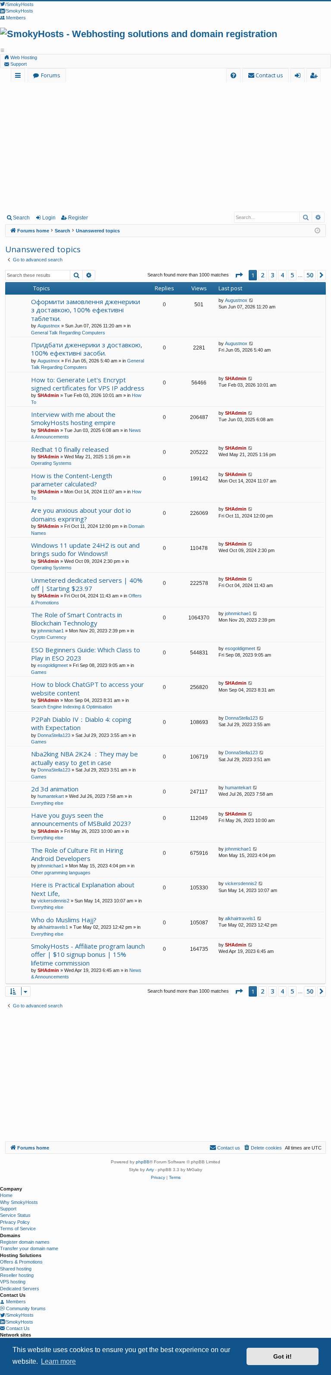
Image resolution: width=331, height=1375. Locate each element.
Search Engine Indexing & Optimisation (71, 706)
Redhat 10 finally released (70, 449)
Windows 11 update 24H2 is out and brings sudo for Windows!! (85, 549)
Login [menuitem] (299, 76)
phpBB (143, 1161)
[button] (238, 275)
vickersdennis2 (53, 900)
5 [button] (292, 275)
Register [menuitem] (315, 76)
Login (49, 218)
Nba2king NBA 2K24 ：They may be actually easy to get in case (84, 757)
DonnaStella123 (53, 735)
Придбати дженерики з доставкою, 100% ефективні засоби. (86, 348)
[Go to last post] (251, 300)
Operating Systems (51, 463)
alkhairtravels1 (52, 927)
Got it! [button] (282, 1356)
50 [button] (309, 275)
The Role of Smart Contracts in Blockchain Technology (76, 618)
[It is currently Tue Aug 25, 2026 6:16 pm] (317, 231)
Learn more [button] (58, 1361)
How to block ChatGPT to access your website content (87, 688)
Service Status (15, 1215)
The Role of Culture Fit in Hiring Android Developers (77, 854)
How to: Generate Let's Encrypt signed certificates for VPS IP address (87, 383)
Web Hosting (23, 57)
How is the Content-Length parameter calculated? (71, 479)
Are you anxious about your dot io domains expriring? (81, 514)
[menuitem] (233, 75)
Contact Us (17, 1328)
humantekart (50, 796)
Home (6, 1195)
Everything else (47, 803)
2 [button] (262, 275)
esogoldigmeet (52, 665)
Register (78, 218)
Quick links (20, 76)
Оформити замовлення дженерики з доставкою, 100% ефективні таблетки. (85, 310)
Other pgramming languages (61, 872)
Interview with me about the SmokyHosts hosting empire (73, 418)
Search (21, 218)
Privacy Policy (15, 1222)
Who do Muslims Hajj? (64, 919)
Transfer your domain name (29, 1248)
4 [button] (282, 275)
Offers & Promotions (21, 1261)
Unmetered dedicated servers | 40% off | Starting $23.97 (87, 584)
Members (15, 1301)
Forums (50, 75)
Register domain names (25, 1242)
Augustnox (48, 325)
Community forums (25, 1308)
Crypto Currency (48, 637)
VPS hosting (12, 1281)
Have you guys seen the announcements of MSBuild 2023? (81, 819)
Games (39, 672)
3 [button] (272, 275)
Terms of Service (18, 1228)
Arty (150, 1169)
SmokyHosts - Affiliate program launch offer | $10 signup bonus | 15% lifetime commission (88, 954)
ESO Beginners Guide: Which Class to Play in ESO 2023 (85, 653)
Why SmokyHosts (19, 1202)
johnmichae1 (50, 630)
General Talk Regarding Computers (68, 332)
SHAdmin (48, 395)
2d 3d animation (54, 788)
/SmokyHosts (19, 1315)
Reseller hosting (17, 1275)
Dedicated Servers (19, 1288)
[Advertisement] (165, 146)
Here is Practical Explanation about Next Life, (82, 888)
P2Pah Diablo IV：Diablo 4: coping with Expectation (81, 723)
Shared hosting (15, 1268)
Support (18, 64)
